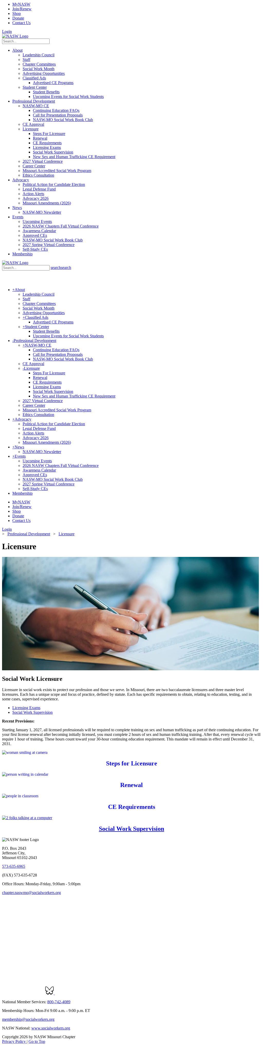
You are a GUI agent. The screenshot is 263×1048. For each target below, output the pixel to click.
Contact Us (21, 23)
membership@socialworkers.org (28, 1019)
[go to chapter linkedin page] (11, 993)
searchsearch (61, 267)
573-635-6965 (13, 866)
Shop (16, 13)
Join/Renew (22, 9)
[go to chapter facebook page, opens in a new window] (23, 993)
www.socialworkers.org (50, 1028)
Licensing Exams (26, 708)
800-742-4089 (58, 1002)
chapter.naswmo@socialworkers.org (31, 892)
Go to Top (37, 1041)
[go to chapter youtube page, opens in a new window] (35, 993)
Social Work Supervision (32, 712)
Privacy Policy (14, 1041)
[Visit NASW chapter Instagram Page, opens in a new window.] (102, 993)
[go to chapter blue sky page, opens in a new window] (50, 993)
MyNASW (21, 4)
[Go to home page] (15, 36)
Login (7, 31)
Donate (18, 18)
